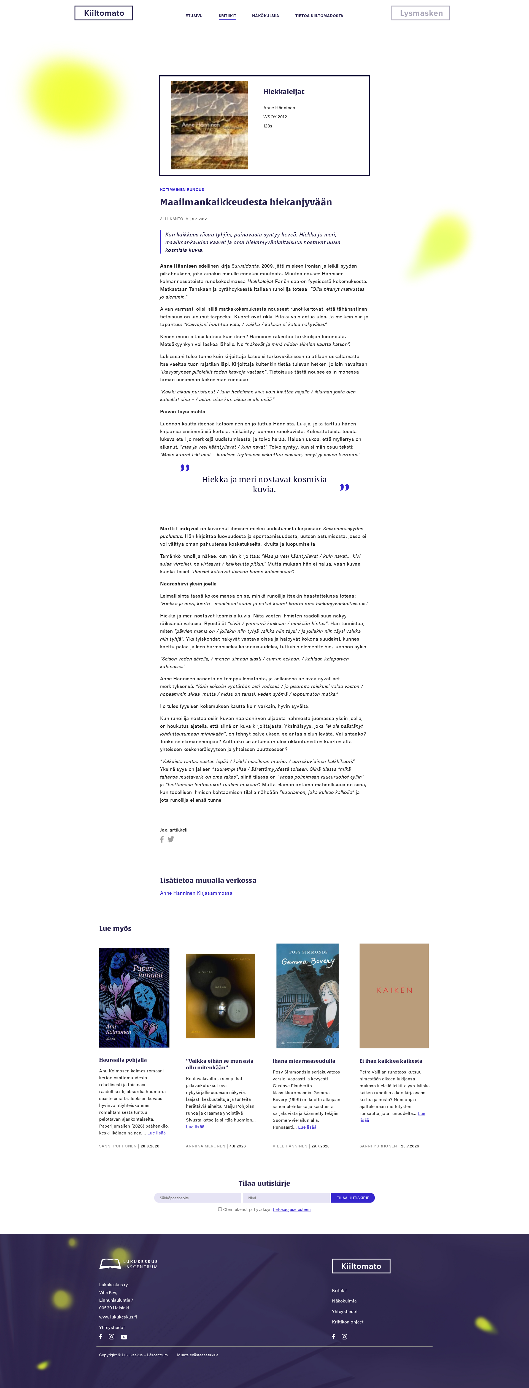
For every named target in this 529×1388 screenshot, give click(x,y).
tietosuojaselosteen (292, 1209)
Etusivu (194, 15)
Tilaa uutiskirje (353, 1197)
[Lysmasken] (420, 18)
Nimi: (252, 1190)
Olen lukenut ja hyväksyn (267, 1209)
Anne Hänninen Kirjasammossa (196, 892)
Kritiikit (227, 15)
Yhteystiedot (112, 1327)
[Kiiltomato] (103, 18)
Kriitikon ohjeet (347, 1321)
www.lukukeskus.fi (118, 1317)
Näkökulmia (265, 15)
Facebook (163, 839)
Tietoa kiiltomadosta (319, 15)
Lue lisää (156, 1132)
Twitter (171, 839)
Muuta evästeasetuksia (197, 1354)
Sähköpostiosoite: (175, 1190)
